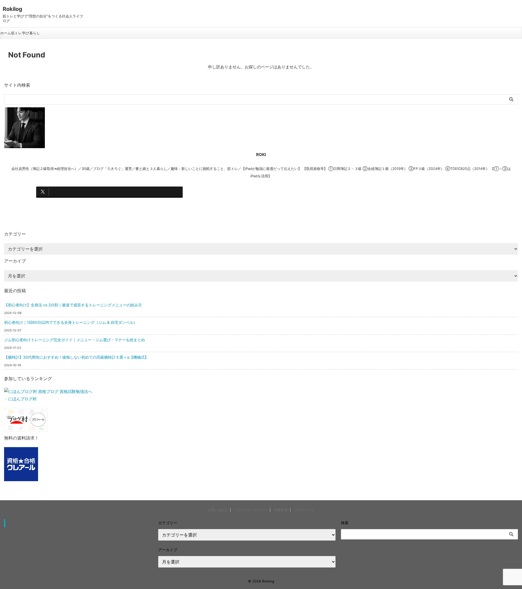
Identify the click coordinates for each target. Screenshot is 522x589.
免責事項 (280, 510)
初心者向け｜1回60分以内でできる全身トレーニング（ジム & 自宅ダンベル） (70, 322)
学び (25, 33)
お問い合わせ (218, 510)
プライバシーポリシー (251, 510)
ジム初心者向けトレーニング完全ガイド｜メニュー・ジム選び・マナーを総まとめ (74, 339)
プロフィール (304, 510)
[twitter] (109, 192)
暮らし (34, 33)
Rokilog (12, 9)
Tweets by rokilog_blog (363, 556)
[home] (109, 205)
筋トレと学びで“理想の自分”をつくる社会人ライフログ (44, 531)
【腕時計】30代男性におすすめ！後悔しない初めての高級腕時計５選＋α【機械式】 (76, 357)
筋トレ (16, 33)
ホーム (5, 33)
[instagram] (258, 192)
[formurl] (408, 192)
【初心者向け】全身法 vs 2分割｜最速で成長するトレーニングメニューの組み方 (73, 305)
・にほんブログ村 (20, 398)
